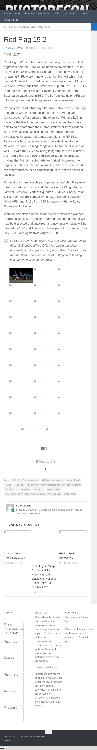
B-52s (69, 480)
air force (11, 26)
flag (23, 485)
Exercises (28, 26)
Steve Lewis (15, 48)
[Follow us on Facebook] (91, 737)
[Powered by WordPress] (17, 737)
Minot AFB (9, 489)
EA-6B (77, 480)
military (44, 26)
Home (7, 13)
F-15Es (8, 485)
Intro (17, 13)
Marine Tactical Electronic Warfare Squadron (61, 485)
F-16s (16, 485)
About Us (28, 13)
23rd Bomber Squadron (28, 480)
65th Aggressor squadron (53, 480)
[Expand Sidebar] (94, 27)
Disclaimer (70, 13)
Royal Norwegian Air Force (17, 494)
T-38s (66, 494)
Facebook (44, 13)
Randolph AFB (53, 489)
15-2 (14, 480)
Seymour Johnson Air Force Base (46, 494)
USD (73, 494)
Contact (84, 13)
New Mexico (38, 489)
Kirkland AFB (33, 485)
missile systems (23, 489)
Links (57, 13)
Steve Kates (11, 19)
